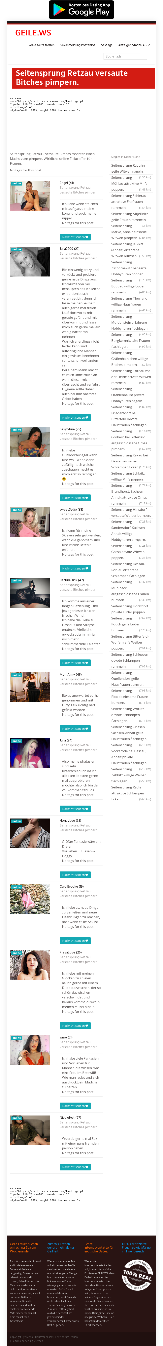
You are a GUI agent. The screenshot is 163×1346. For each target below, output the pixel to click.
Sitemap (38, 1341)
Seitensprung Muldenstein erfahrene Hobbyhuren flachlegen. (131, 323)
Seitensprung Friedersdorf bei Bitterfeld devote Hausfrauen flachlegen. (131, 416)
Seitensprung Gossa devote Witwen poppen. (131, 551)
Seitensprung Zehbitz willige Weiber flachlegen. (131, 775)
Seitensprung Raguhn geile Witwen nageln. (131, 169)
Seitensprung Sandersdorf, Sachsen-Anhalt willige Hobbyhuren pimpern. (131, 531)
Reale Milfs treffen (41, 45)
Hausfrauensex (43, 1337)
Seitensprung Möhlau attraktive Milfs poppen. (131, 183)
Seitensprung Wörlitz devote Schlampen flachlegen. (131, 714)
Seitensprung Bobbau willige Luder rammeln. (131, 286)
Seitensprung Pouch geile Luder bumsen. (131, 624)
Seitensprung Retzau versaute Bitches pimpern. (79, 190)
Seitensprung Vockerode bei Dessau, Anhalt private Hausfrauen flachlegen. (131, 754)
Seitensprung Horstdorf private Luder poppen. (131, 609)
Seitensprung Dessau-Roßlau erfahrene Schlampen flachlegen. (131, 570)
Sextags (106, 45)
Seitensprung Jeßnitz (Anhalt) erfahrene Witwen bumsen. (131, 250)
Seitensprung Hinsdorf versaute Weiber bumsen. (131, 513)
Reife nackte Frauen (66, 1337)
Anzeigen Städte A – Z (134, 45)
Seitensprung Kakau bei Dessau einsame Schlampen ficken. (131, 461)
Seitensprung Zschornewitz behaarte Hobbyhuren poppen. (131, 268)
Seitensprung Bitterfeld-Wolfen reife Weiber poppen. (131, 642)
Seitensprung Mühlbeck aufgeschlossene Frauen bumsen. (131, 591)
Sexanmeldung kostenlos (77, 45)
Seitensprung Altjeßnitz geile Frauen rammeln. (131, 217)
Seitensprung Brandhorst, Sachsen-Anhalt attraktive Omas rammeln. (131, 494)
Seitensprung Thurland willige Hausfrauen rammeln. (131, 304)
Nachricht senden (73, 237)
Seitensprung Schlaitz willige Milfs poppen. (131, 477)
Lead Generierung (22, 1341)
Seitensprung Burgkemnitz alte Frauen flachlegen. (131, 340)
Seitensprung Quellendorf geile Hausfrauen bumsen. (131, 679)
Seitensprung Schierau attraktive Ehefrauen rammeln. (131, 201)
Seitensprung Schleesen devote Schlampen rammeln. (131, 660)
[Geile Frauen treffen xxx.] (34, 33)
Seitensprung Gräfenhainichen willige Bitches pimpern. (131, 358)
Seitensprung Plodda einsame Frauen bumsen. (131, 696)
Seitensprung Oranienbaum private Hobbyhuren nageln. (131, 395)
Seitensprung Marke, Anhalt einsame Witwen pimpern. (131, 232)
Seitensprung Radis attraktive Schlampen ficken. (131, 793)
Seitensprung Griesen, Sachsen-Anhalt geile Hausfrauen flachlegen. (131, 733)
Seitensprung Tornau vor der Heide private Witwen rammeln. (131, 376)
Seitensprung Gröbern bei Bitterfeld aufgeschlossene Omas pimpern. (131, 440)
